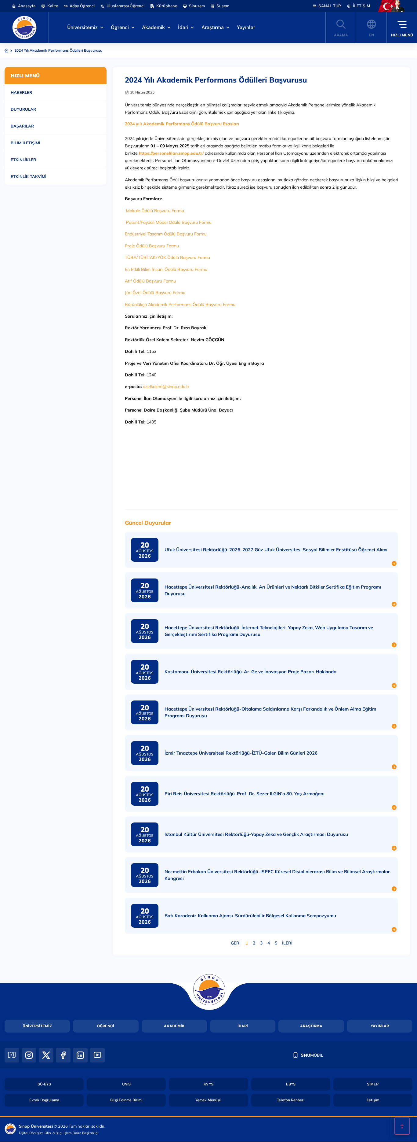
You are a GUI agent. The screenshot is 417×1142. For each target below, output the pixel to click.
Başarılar (22, 126)
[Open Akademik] (168, 27)
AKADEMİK (174, 1026)
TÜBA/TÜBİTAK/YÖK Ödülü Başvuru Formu (167, 257)
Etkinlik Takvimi (28, 176)
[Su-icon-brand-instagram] (29, 1055)
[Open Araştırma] (227, 27)
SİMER (373, 1084)
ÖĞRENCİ (105, 1026)
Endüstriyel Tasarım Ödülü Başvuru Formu (166, 234)
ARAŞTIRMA (311, 1026)
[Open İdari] (192, 27)
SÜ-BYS (44, 1084)
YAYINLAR (380, 1026)
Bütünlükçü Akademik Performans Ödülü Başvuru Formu (180, 304)
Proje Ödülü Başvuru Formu (152, 246)
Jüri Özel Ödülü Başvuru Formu (155, 292)
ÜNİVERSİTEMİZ (37, 1026)
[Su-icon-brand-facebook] (63, 1055)
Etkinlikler (23, 159)
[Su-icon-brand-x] (46, 1055)
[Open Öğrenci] (132, 27)
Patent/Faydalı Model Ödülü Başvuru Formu (169, 222)
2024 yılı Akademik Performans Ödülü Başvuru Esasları (182, 124)
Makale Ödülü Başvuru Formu (157, 210)
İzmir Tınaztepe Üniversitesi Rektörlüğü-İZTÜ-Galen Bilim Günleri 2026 (241, 753)
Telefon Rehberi (290, 1100)
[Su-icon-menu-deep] (401, 27)
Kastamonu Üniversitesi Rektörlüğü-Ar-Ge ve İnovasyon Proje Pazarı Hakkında (250, 671)
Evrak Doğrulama (44, 1100)
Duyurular (23, 109)
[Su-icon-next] (12, 1055)
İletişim (373, 1100)
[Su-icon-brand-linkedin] (80, 1055)
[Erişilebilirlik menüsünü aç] (402, 1126)
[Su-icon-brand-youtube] (97, 1055)
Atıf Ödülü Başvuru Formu (150, 281)
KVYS (208, 1084)
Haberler (21, 92)
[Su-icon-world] (371, 27)
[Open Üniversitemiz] (101, 27)
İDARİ (243, 1026)
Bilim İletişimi (25, 142)
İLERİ (287, 943)
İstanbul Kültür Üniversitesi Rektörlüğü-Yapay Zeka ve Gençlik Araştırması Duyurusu (256, 834)
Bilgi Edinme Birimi (126, 1100)
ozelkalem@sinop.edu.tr (166, 386)
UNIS (126, 1084)
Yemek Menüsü (208, 1100)
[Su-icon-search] (340, 27)
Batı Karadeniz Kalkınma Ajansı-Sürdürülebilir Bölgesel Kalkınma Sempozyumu (250, 915)
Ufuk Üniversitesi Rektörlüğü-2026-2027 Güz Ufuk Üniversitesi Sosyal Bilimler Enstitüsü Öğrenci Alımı (276, 550)
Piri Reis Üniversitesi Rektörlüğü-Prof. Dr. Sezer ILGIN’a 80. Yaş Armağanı (245, 793)
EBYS (291, 1084)
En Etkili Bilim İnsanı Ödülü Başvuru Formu (166, 269)
